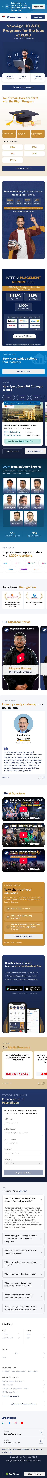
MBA (12, 147)
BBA (13, 153)
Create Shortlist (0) (35, 451)
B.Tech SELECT (8, 1338)
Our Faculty (32, 1371)
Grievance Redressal (21, 1449)
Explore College (23, 371)
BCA (34, 153)
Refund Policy (6, 1452)
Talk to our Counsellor (25, 87)
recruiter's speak (9, 700)
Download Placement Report (24, 1404)
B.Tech (13, 160)
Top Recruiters (8, 548)
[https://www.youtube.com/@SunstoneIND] (22, 1423)
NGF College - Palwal (10, 1392)
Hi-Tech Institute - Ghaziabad (13, 1381)
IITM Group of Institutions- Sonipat (15, 1388)
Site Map (7, 1324)
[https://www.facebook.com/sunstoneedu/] (9, 1423)
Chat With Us (14, 1474)
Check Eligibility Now (23, 937)
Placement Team (18, 1371)
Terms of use (6, 1449)
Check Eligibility (34, 1474)
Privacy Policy (36, 1449)
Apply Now (38, 7)
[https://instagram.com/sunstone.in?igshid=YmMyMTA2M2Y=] (15, 1423)
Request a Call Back (24, 1173)
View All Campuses (9, 1397)
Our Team (5, 1371)
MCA (34, 147)
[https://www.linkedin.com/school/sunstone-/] (3, 1423)
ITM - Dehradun (7, 1385)
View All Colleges (12, 451)
